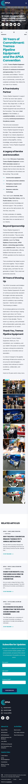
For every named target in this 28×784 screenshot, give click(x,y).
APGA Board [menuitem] (4, 732)
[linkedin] (10, 24)
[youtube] (18, 24)
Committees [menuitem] (4, 762)
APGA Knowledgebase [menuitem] (5, 758)
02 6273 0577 (7, 707)
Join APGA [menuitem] (4, 741)
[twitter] (14, 24)
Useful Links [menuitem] (5, 752)
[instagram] (6, 24)
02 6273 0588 (7, 710)
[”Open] (26, 3)
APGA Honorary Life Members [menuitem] (6, 738)
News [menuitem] (20, 779)
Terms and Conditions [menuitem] (6, 779)
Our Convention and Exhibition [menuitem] (6, 747)
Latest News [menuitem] (4, 755)
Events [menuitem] (14, 779)
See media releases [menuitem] (19, 732)
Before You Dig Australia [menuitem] (5, 765)
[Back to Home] (5, 4)
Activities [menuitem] (18, 727)
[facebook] (2, 24)
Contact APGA (7, 713)
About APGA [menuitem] (4, 730)
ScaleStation (9, 781)
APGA (2, 13)
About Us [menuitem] (4, 727)
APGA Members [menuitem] (5, 735)
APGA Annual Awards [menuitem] (6, 744)
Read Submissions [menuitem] (19, 735)
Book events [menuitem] (17, 730)
